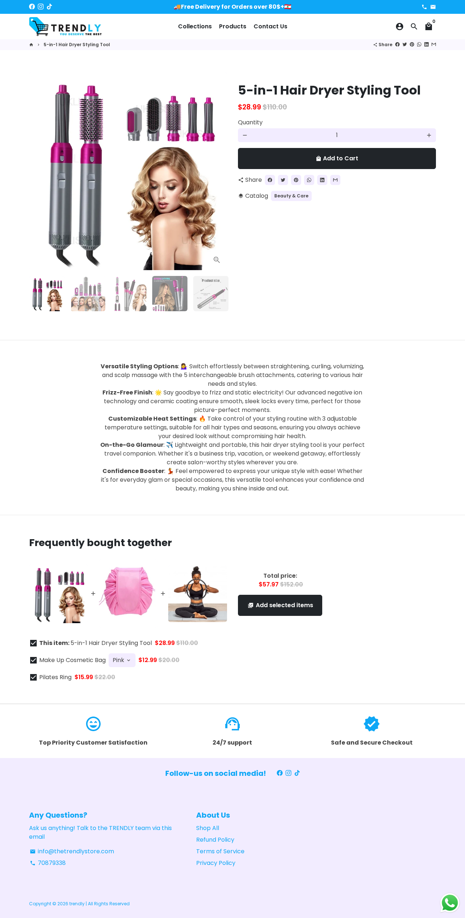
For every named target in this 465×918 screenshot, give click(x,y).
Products (232, 26)
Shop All (207, 828)
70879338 (48, 863)
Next (217, 171)
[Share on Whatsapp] (419, 44)
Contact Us (270, 26)
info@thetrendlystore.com (72, 851)
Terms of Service (220, 851)
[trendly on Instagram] (41, 7)
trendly (77, 904)
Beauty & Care (291, 196)
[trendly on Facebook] (32, 7)
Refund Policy (215, 839)
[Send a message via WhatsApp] (449, 902)
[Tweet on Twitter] (405, 44)
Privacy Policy (215, 863)
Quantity (250, 122)
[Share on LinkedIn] (426, 44)
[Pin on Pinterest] (412, 44)
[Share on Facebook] (397, 44)
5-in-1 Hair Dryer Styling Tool (77, 44)
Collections (195, 26)
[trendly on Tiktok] (49, 7)
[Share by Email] (434, 44)
